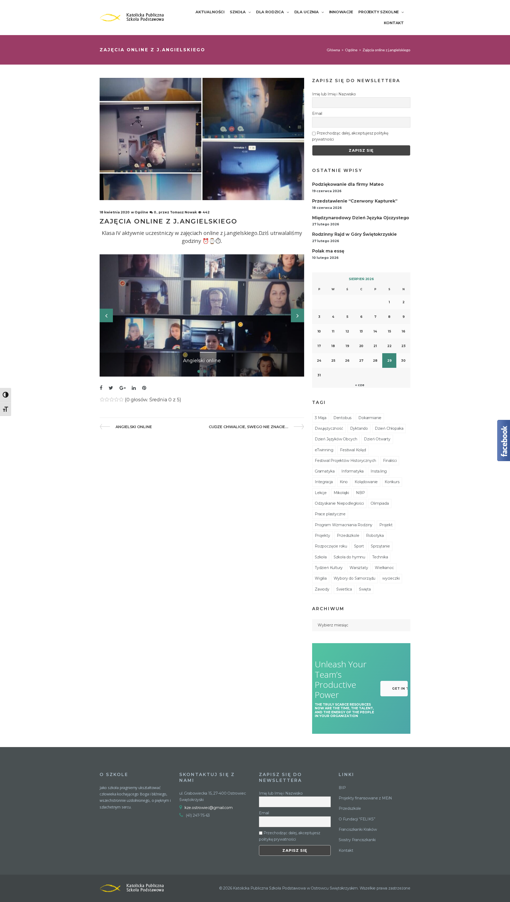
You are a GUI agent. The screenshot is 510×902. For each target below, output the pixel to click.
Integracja (324, 481)
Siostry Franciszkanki (357, 839)
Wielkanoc (384, 567)
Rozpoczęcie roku (331, 546)
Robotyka (375, 535)
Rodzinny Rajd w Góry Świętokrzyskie (354, 234)
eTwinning (324, 450)
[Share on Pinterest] (144, 388)
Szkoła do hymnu (349, 557)
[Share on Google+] (123, 388)
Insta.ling (379, 471)
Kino (344, 481)
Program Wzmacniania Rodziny (343, 524)
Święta (365, 589)
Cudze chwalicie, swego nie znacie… (248, 426)
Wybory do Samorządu (355, 578)
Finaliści (390, 460)
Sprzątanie (380, 546)
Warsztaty (359, 567)
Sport (359, 546)
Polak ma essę (328, 251)
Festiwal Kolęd (353, 450)
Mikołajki (341, 492)
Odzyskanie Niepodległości (339, 503)
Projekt (386, 524)
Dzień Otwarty (377, 439)
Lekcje (321, 492)
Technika (380, 557)
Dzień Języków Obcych (336, 439)
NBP (360, 492)
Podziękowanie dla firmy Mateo (348, 184)
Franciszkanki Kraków (358, 829)
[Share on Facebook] (101, 388)
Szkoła (321, 557)
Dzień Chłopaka (389, 428)
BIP (342, 787)
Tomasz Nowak (183, 212)
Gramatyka (324, 471)
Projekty (322, 535)
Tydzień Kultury (329, 567)
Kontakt (346, 850)
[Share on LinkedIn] (134, 388)
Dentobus (342, 417)
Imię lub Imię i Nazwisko (334, 94)
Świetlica (344, 589)
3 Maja (320, 417)
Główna (333, 50)
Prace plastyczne (330, 514)
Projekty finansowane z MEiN (365, 798)
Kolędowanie (366, 481)
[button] (394, 688)
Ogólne (351, 50)
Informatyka (352, 471)
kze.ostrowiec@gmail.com (209, 807)
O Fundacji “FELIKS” (357, 819)
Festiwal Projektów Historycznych (345, 460)
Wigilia (321, 578)
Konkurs (392, 481)
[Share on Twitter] (111, 388)
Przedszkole (348, 535)
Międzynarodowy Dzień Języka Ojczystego (360, 217)
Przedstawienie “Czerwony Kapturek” (354, 201)
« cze (359, 385)
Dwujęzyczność (329, 428)
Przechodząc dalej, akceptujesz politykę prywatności (350, 136)
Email (317, 113)
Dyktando (359, 428)
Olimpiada (380, 503)
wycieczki (391, 578)
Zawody (322, 589)
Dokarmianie (369, 417)
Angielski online (133, 426)
